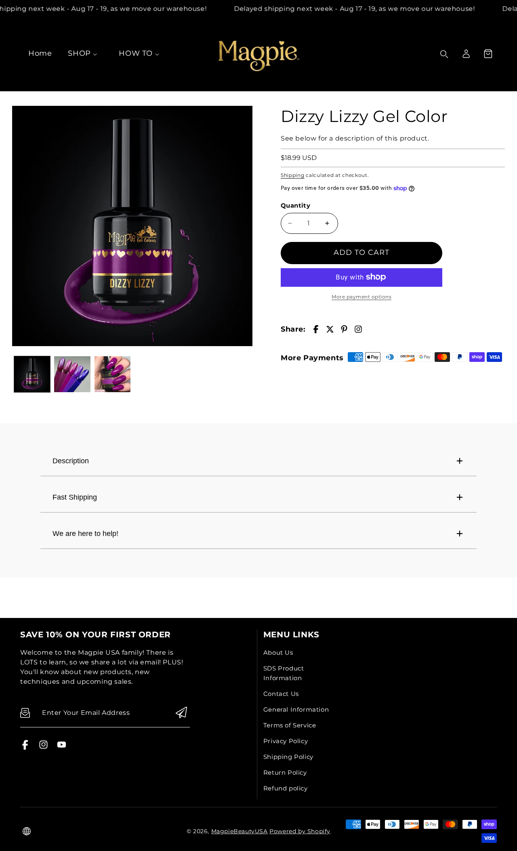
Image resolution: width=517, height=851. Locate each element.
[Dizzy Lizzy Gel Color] (132, 226)
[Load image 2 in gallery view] (72, 374)
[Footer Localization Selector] (26, 831)
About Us (278, 652)
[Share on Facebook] (316, 329)
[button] (488, 53)
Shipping (293, 175)
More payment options (361, 296)
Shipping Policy (288, 757)
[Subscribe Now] (181, 713)
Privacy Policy (285, 741)
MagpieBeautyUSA (239, 831)
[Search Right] (444, 54)
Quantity (295, 205)
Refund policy (285, 788)
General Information (296, 709)
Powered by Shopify (299, 831)
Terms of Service (289, 725)
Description (71, 461)
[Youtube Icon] (62, 747)
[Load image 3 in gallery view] (112, 374)
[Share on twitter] (330, 329)
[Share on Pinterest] (344, 329)
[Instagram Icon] (43, 747)
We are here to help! (85, 534)
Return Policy (285, 772)
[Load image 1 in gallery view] (32, 374)
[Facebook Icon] (25, 747)
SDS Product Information (283, 673)
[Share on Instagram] (358, 329)
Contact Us (281, 694)
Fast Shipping (75, 497)
